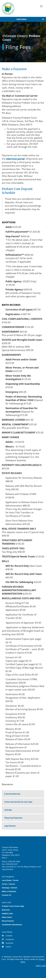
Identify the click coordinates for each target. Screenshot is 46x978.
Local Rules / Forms (10, 880)
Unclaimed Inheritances (12, 924)
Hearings (8, 810)
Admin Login (41, 965)
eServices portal (15, 158)
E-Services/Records (12, 794)
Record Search (8, 921)
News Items (7, 917)
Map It (4, 857)
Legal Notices (10, 826)
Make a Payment (9, 891)
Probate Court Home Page (13, 906)
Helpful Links (7, 913)
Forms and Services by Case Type (18, 802)
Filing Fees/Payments (13, 818)
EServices (6, 910)
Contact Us (6, 895)
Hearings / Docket (9, 887)
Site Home (8, 8)
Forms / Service (8, 884)
